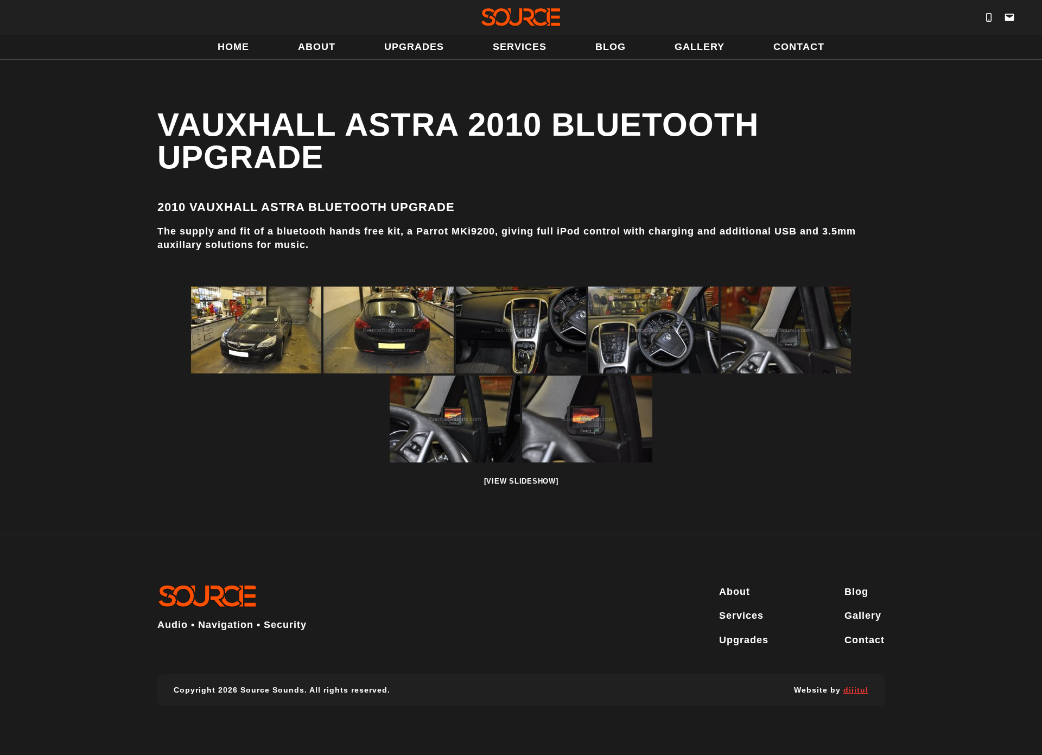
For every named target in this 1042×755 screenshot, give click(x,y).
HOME (233, 46)
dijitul (855, 690)
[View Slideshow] (521, 481)
